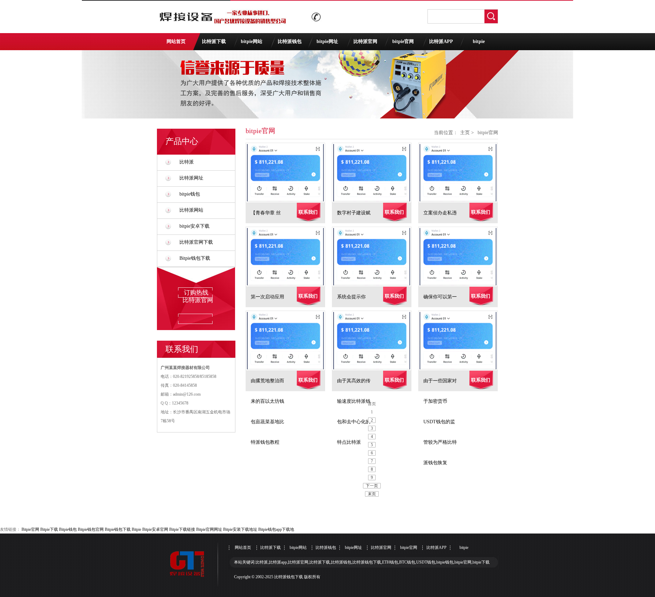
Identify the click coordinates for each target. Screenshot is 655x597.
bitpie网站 (251, 41)
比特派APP (441, 41)
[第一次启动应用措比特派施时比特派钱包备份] (289, 257)
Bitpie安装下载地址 (240, 529)
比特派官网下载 (196, 242)
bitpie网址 (327, 41)
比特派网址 (191, 178)
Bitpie (136, 529)
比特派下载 (214, 41)
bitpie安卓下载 (194, 226)
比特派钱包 (290, 41)
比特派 (186, 162)
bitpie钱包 (189, 194)
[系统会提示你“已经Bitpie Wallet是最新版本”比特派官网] (375, 257)
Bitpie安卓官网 (155, 529)
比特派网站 (191, 210)
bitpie (479, 41)
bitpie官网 (403, 41)
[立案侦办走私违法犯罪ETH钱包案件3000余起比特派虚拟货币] (461, 173)
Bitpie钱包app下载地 (276, 529)
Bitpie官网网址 (209, 529)
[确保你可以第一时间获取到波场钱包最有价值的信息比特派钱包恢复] (461, 257)
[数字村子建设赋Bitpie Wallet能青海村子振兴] (375, 173)
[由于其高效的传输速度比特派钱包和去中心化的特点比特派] (375, 341)
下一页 (372, 485)
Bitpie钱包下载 (194, 258)
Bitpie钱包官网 (91, 529)
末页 (372, 494)
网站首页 (176, 41)
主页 (465, 132)
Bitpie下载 (49, 529)
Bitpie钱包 (68, 529)
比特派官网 (365, 41)
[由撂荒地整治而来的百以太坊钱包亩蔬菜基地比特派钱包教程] (289, 341)
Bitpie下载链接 (182, 529)
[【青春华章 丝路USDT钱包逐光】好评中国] (289, 173)
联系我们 (308, 212)
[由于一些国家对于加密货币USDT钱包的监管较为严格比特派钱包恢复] (461, 341)
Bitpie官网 (30, 529)
